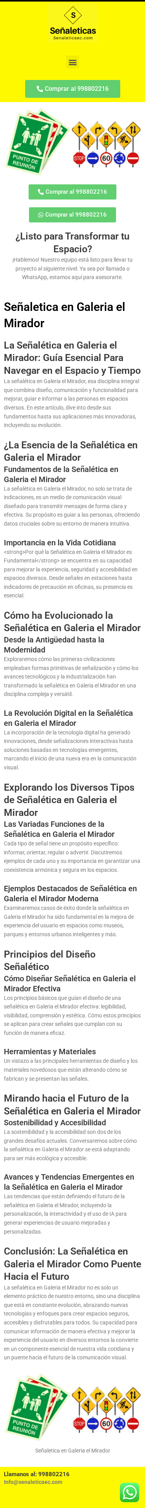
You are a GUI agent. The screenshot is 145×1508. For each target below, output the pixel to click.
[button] (72, 62)
